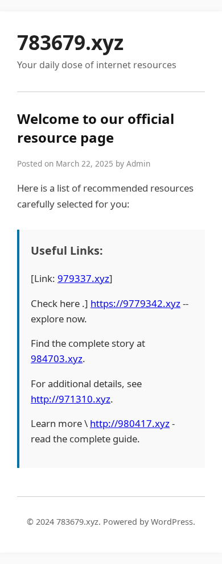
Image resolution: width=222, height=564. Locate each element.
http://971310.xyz (70, 398)
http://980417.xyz (130, 423)
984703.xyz (57, 358)
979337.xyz (83, 278)
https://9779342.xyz (135, 303)
